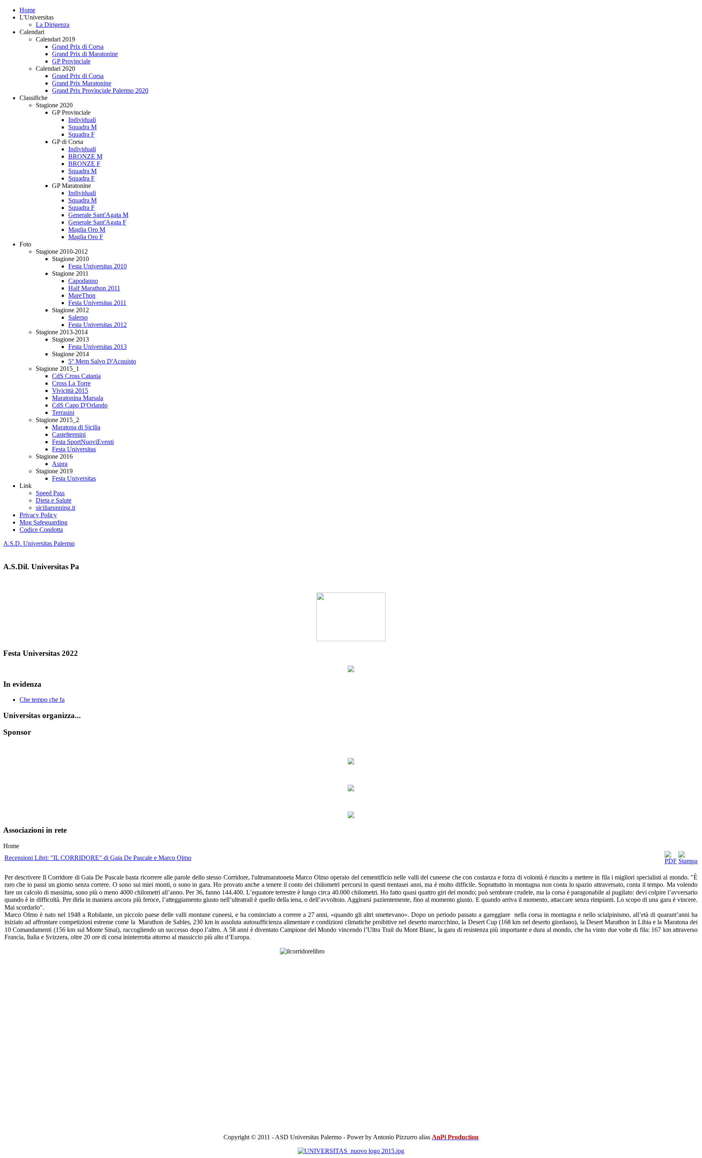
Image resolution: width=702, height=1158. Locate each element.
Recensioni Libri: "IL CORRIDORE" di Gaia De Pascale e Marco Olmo (97, 857)
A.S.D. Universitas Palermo (39, 543)
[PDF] (671, 861)
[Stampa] (688, 861)
